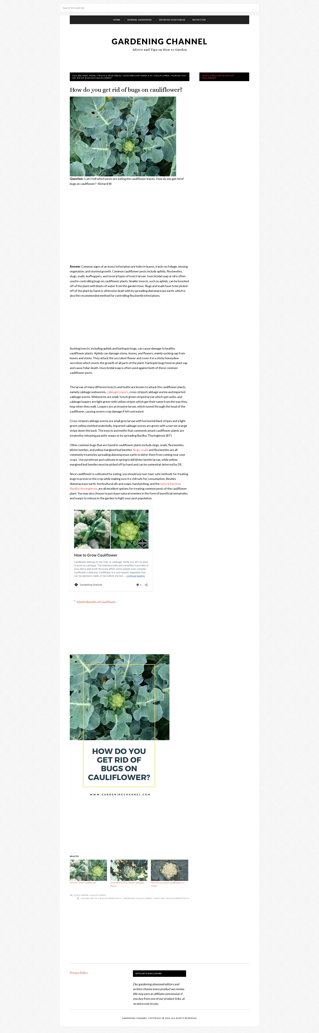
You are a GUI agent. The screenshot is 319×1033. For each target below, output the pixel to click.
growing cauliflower (137, 898)
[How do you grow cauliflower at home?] (169, 870)
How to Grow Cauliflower (83, 882)
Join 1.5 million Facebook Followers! (218, 76)
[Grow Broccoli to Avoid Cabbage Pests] (129, 870)
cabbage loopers (117, 392)
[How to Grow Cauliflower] (88, 870)
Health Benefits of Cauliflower (96, 602)
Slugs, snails (140, 450)
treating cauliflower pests (171, 898)
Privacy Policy (79, 972)
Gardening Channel (160, 41)
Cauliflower (98, 895)
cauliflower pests (110, 898)
